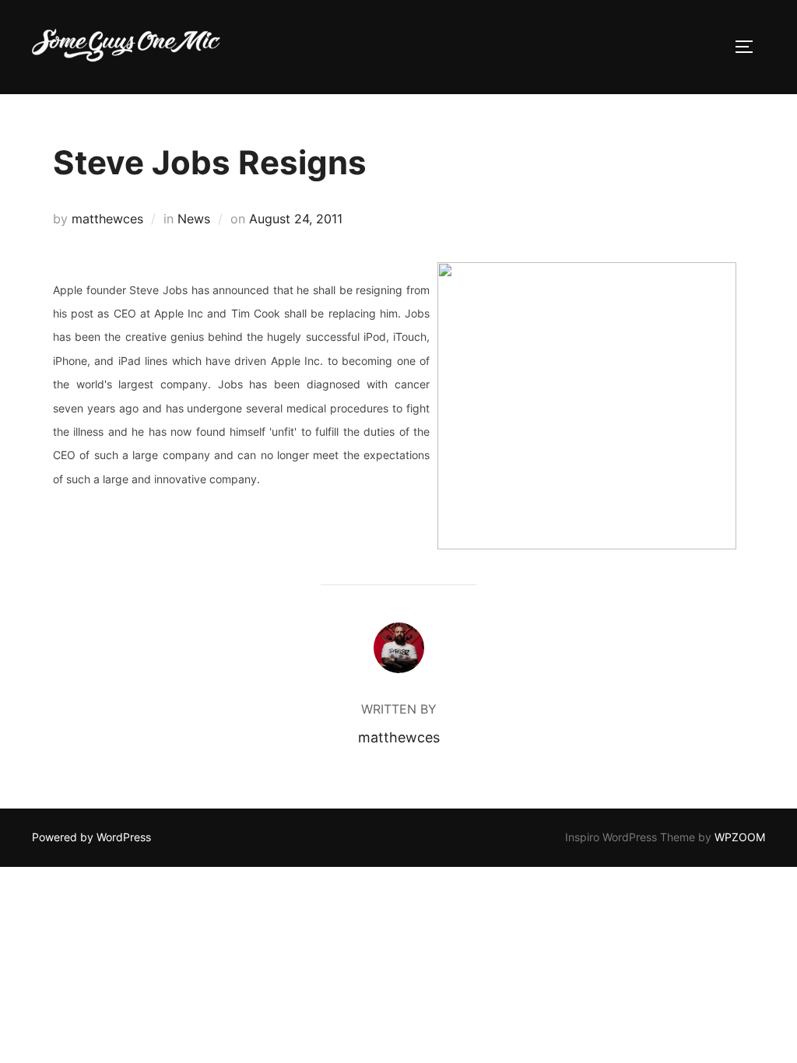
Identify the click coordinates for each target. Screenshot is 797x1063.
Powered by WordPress (91, 837)
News (193, 218)
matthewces (107, 218)
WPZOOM (739, 837)
